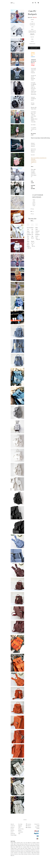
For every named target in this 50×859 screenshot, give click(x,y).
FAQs (19, 833)
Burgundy (32, 31)
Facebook (29, 824)
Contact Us (13, 825)
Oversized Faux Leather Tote (20, 851)
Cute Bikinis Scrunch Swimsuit (24, 852)
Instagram (29, 827)
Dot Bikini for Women (19, 849)
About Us (12, 824)
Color (32, 26)
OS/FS (32, 24)
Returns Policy (21, 828)
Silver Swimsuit (14, 852)
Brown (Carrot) (32, 34)
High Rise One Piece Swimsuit (23, 845)
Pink (32, 39)
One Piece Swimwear (35, 844)
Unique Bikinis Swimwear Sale (16, 842)
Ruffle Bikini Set (19, 846)
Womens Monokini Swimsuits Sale (23, 844)
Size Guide (20, 824)
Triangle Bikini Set (33, 845)
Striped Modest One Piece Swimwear (32, 851)
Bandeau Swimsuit (14, 845)
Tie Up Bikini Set (27, 849)
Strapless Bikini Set (27, 846)
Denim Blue (32, 43)
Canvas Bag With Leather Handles (24, 848)
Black (32, 36)
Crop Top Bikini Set (27, 842)
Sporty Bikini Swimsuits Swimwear (25, 854)
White (32, 41)
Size (32, 21)
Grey (32, 29)
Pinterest (29, 825)
